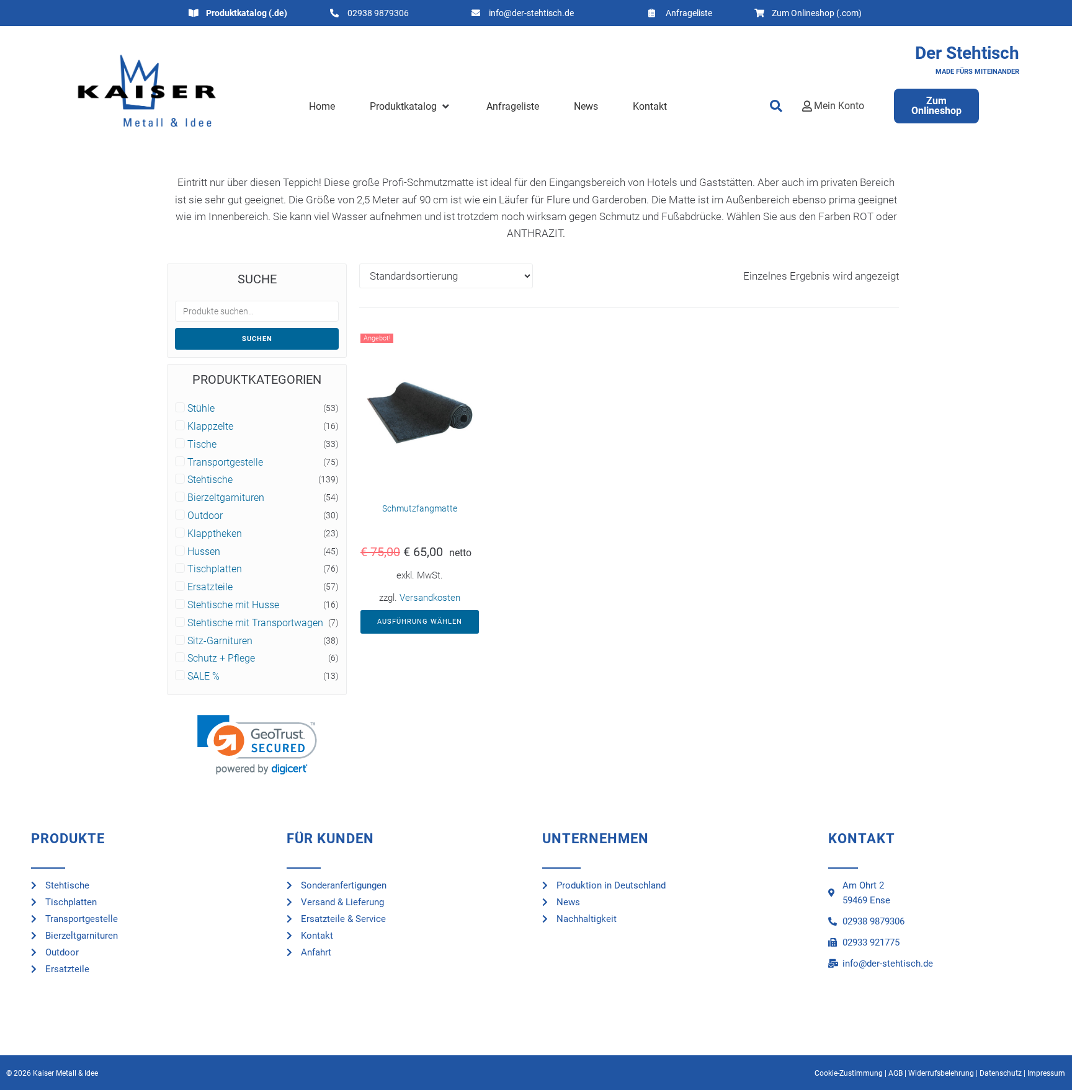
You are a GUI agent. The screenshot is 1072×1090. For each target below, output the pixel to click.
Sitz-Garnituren (219, 641)
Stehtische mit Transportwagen (255, 623)
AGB (895, 1073)
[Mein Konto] (807, 106)
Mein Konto (839, 106)
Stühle (201, 408)
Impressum (1046, 1073)
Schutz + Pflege (221, 658)
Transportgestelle (225, 462)
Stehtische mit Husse (233, 605)
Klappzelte (210, 426)
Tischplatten (214, 569)
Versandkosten (430, 597)
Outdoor (205, 515)
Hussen (203, 551)
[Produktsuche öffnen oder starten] (776, 106)
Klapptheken (214, 533)
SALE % (203, 676)
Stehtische (210, 479)
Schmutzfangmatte (419, 508)
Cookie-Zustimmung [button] (849, 1073)
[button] (410, 106)
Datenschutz (1001, 1073)
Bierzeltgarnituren (225, 497)
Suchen (257, 339)
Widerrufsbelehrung (941, 1073)
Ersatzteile (210, 587)
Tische (202, 444)
